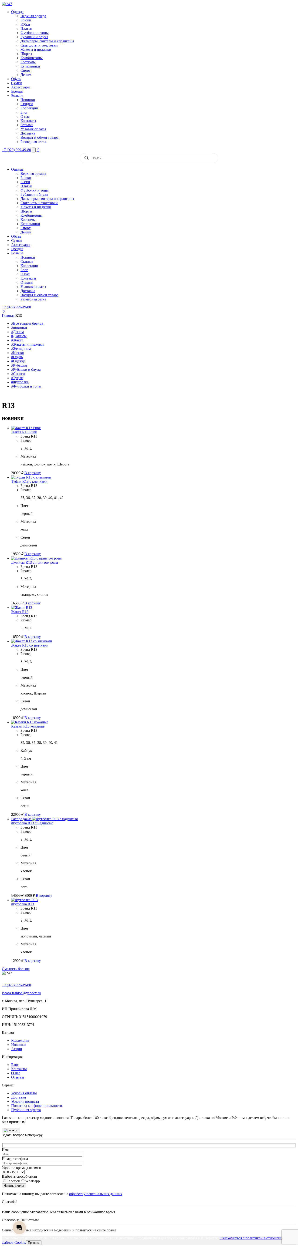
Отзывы (26, 125)
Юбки (25, 24)
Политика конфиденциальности (36, 1106)
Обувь (16, 79)
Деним (25, 75)
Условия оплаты (33, 129)
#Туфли (17, 378)
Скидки (26, 104)
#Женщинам (21, 349)
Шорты (26, 54)
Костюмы (28, 62)
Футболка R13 (22, 904)
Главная (8, 315)
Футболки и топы (34, 33)
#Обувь (17, 357)
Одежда (17, 12)
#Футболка (20, 382)
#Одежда (18, 361)
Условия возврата (25, 1101)
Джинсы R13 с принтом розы (34, 562)
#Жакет (17, 340)
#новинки (19, 328)
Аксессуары (20, 87)
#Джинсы (19, 336)
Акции (16, 1049)
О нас (25, 116)
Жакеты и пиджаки (35, 49)
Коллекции (29, 108)
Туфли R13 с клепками (29, 481)
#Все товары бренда (27, 323)
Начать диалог (14, 1185)
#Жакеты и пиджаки (27, 344)
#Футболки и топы (26, 386)
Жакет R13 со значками (29, 645)
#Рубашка (19, 365)
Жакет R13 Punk (24, 432)
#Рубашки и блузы (26, 369)
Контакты (28, 121)
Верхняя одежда (33, 16)
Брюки (25, 20)
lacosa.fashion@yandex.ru (21, 993)
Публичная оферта (26, 1110)
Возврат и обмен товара (39, 137)
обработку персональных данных (95, 1194)
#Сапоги (18, 374)
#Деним (17, 332)
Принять (34, 1242)
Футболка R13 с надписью (32, 823)
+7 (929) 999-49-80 (16, 150)
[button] (32, 473)
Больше (17, 96)
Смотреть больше (16, 969)
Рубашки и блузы (34, 37)
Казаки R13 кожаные (27, 726)
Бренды (17, 91)
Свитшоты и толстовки (39, 45)
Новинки (27, 100)
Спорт (25, 70)
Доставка (27, 133)
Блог (24, 112)
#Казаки (17, 353)
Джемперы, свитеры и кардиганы (47, 41)
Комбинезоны (31, 58)
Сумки (16, 83)
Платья (26, 28)
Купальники (30, 66)
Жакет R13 (19, 612)
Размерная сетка (33, 142)
